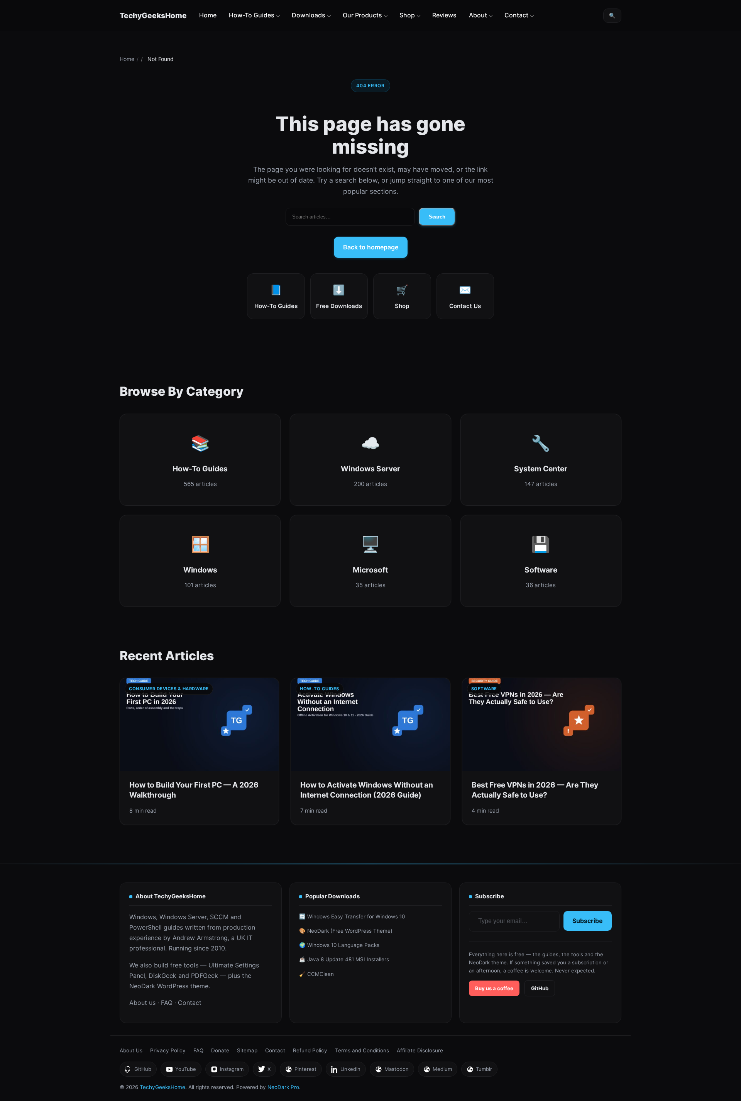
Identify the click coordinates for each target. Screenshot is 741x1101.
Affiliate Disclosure (420, 1050)
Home (208, 15)
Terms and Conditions (362, 1050)
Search (437, 217)
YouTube (181, 1071)
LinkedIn (345, 1071)
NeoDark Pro (283, 1087)
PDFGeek (204, 975)
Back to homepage (370, 247)
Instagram (227, 1071)
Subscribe (587, 921)
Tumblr (479, 1071)
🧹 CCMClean (316, 974)
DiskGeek (162, 975)
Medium (437, 1071)
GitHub (539, 988)
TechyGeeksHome (153, 15)
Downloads (308, 15)
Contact (516, 15)
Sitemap (247, 1050)
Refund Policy (310, 1050)
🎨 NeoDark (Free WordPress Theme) (345, 931)
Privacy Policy (168, 1050)
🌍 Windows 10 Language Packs (339, 945)
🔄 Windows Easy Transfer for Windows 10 (352, 916)
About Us (131, 1050)
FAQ (167, 1002)
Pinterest (300, 1071)
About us (142, 1002)
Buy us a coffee (494, 988)
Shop (407, 15)
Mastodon (392, 1071)
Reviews (444, 15)
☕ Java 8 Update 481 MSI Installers (344, 959)
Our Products (362, 15)
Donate (220, 1050)
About (478, 15)
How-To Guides (251, 15)
